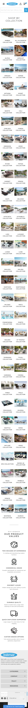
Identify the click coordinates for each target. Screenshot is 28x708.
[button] (27, 8)
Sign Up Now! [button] (20, 17)
